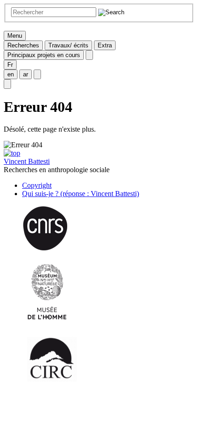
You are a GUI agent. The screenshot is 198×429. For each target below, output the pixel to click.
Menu (14, 35)
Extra (105, 45)
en (10, 74)
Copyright (37, 185)
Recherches (23, 45)
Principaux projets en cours (43, 55)
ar (25, 74)
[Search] (7, 84)
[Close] (89, 55)
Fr (10, 64)
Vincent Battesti (27, 161)
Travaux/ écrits (68, 45)
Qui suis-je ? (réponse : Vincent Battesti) (80, 193)
